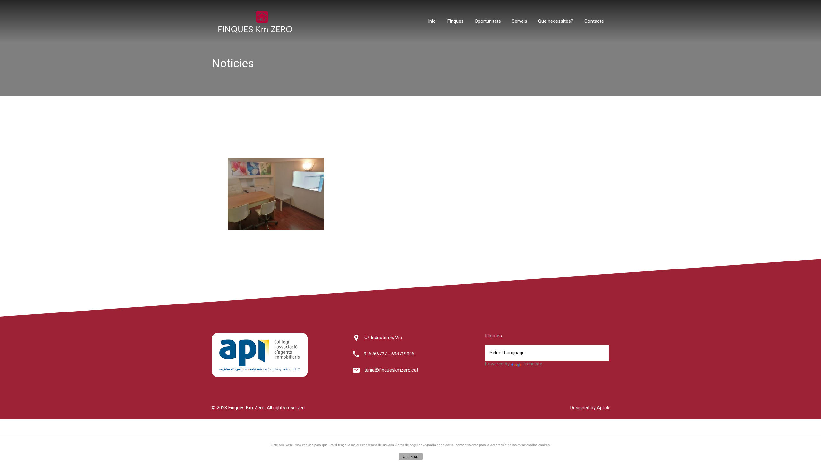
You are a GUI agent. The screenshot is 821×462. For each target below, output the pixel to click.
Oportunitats (488, 21)
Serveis (519, 21)
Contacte (594, 21)
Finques (455, 21)
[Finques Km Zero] (255, 31)
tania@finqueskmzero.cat (391, 370)
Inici (432, 21)
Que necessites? (555, 21)
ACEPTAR (410, 457)
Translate (532, 364)
